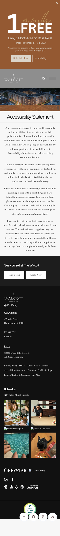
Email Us (8, 337)
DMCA (22, 366)
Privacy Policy (10, 366)
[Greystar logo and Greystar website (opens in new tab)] (15, 470)
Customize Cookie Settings (40, 370)
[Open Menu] (52, 78)
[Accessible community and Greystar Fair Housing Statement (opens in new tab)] (16, 487)
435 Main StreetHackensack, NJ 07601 (14, 321)
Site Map (36, 375)
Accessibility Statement (15, 370)
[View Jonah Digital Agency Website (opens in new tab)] (32, 487)
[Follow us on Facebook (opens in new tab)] (12, 479)
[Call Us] (44, 78)
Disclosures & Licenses (38, 366)
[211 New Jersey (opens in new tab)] (37, 470)
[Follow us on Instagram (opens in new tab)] (5, 479)
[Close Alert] (57, 4)
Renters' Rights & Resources (17, 375)
